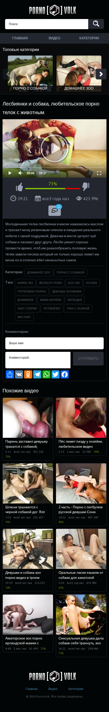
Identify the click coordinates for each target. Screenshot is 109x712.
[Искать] (96, 24)
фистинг (24, 317)
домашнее (25, 299)
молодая (75, 299)
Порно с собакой (70, 272)
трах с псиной (78, 308)
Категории (75, 689)
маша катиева (50, 299)
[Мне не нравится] (85, 187)
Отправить (88, 358)
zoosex (91, 282)
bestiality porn (50, 282)
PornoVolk (54, 10)
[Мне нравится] (19, 187)
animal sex (25, 282)
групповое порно (31, 291)
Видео (53, 689)
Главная (32, 689)
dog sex (74, 282)
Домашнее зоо (38, 272)
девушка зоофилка (66, 291)
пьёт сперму (27, 308)
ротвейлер (52, 308)
